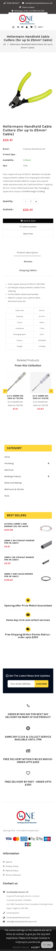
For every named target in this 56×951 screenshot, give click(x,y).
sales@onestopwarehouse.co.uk (38, 3)
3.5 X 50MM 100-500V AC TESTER (40, 397)
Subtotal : (8, 209)
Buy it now (28, 233)
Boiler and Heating (12, 483)
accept (37, 947)
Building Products (12, 476)
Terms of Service (13, 875)
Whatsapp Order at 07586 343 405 (29, 11)
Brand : (6, 149)
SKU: (5, 165)
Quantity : (8, 201)
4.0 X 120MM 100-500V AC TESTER (15, 397)
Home (7, 457)
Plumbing (8, 463)
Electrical (8, 470)
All (4, 44)
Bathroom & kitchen (14, 489)
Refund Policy (12, 870)
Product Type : (9, 154)
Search (9, 862)
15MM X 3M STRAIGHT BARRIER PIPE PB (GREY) (19, 558)
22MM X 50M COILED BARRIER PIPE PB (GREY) (18, 575)
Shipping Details (28, 270)
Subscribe (41, 684)
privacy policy (21, 947)
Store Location (28, 7)
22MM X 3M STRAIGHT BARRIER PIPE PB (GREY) (19, 541)
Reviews (28, 261)
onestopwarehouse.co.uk (18, 917)
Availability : (8, 160)
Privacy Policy (12, 866)
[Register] (27, 27)
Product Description (27, 252)
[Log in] (22, 27)
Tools (6, 496)
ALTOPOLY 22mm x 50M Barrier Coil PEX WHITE (16, 525)
